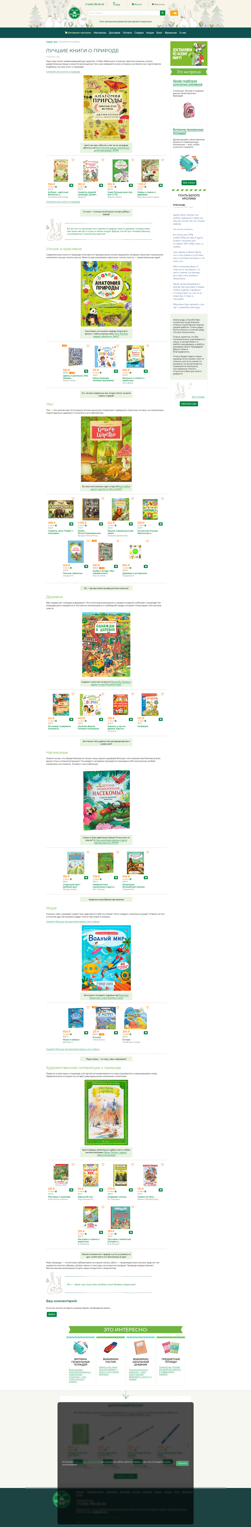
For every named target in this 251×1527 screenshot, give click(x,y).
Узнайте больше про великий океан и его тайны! (73, 921)
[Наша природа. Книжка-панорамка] (106, 356)
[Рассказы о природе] (61, 1175)
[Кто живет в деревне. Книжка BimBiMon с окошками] (61, 704)
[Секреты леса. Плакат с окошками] (61, 509)
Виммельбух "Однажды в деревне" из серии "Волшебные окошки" (111, 683)
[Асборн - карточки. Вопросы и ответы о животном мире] (61, 170)
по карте (51, 187)
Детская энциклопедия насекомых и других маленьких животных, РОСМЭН (110, 841)
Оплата (127, 32)
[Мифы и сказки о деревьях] (150, 170)
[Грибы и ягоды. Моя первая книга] (106, 551)
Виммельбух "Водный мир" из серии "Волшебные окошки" (109, 996)
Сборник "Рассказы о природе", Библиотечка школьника (112, 1153)
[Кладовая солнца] (120, 1175)
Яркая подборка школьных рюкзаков (187, 82)
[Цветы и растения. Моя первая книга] (76, 356)
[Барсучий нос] (91, 1175)
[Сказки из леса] (150, 1175)
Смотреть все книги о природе (63, 71)
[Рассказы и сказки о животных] (91, 1217)
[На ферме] (150, 704)
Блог (159, 32)
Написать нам (188, 404)
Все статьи (189, 182)
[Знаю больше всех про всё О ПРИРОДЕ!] (120, 170)
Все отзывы (198, 397)
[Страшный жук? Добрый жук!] (76, 863)
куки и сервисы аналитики (88, 1462)
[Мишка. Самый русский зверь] (120, 509)
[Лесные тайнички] (76, 551)
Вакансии (171, 32)
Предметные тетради (171, 1360)
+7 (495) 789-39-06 (94, 4)
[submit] (162, 12)
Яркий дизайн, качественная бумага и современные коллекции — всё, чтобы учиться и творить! (80, 1376)
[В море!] (106, 1018)
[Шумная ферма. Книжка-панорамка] (91, 704)
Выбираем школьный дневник (141, 1362)
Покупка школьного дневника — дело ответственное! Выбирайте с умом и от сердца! (140, 1374)
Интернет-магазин (79, 32)
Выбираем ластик (110, 1360)
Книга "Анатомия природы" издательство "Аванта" (110, 335)
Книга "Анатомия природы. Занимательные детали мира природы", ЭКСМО (111, 149)
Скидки (139, 32)
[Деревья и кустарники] (135, 551)
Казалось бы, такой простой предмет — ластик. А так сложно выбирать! (109, 1370)
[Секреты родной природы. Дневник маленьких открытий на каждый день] (91, 170)
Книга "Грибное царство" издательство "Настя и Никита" (110, 487)
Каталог (138, 4)
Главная (49, 42)
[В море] (135, 1018)
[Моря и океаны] (76, 1018)
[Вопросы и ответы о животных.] (135, 356)
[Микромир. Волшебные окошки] (135, 863)
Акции (150, 32)
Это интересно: (126, 1329)
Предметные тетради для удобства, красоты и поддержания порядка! (170, 1370)
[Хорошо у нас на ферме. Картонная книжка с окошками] (120, 704)
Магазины (100, 32)
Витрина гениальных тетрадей (80, 1362)
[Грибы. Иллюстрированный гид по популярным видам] (91, 509)
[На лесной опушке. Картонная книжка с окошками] (150, 509)
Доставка (114, 32)
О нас (182, 32)
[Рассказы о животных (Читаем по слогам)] (120, 1217)
